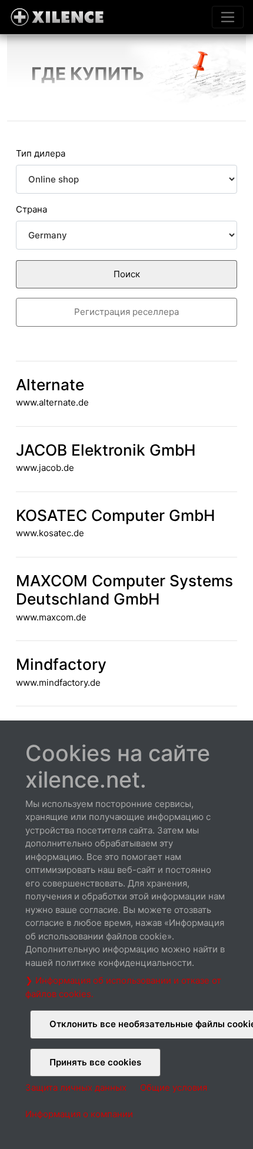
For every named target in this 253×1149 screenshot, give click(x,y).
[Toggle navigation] (228, 17)
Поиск (127, 274)
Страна (31, 209)
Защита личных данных (75, 1087)
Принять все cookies (95, 1062)
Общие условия (173, 1087)
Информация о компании (79, 1114)
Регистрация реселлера (126, 311)
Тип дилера (40, 153)
